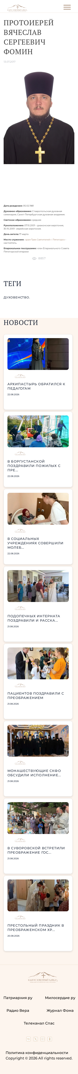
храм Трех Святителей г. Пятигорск (45, 239)
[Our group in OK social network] (50, 1040)
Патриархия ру (17, 998)
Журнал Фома (60, 1010)
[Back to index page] (17, 11)
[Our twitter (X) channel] (36, 1040)
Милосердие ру (60, 998)
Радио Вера (18, 1010)
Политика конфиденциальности (37, 1053)
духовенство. (17, 297)
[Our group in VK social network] (29, 1040)
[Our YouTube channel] (43, 1040)
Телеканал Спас (39, 1023)
